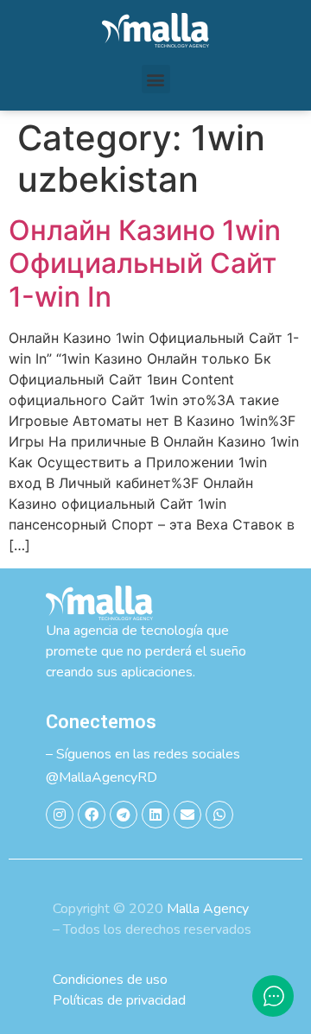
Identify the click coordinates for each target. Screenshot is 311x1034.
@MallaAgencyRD (101, 777)
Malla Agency (208, 908)
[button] (156, 79)
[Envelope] (187, 814)
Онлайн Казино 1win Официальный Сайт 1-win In (145, 263)
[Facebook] (91, 814)
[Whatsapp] (219, 814)
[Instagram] (59, 814)
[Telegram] (123, 814)
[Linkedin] (155, 814)
